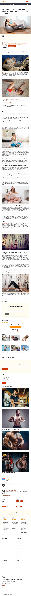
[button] (29, 525)
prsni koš (16, 158)
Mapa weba (3, 587)
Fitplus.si (3, 591)
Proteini (2, 539)
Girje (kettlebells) (17, 540)
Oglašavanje (3, 588)
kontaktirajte (3, 583)
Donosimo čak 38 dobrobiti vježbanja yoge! (4, 343)
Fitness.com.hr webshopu (7, 102)
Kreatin (2, 540)
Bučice (16, 539)
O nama (3, 590)
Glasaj (4, 382)
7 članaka (4, 38)
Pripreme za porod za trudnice (6, 72)
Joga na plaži (23, 352)
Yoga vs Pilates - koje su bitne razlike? (14, 342)
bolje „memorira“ (16, 224)
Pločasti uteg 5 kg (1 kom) (9, 483)
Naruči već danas (11, 46)
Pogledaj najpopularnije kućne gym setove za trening (15, 4)
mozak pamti (5, 223)
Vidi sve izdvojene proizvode (6, 495)
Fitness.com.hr (3, 1)
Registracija (5, 369)
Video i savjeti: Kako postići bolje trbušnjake (8, 472)
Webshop (3, 585)
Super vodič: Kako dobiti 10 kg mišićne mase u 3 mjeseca (10, 429)
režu (27, 51)
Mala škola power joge (24, 342)
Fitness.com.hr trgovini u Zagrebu (9, 103)
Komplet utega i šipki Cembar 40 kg (11, 490)
